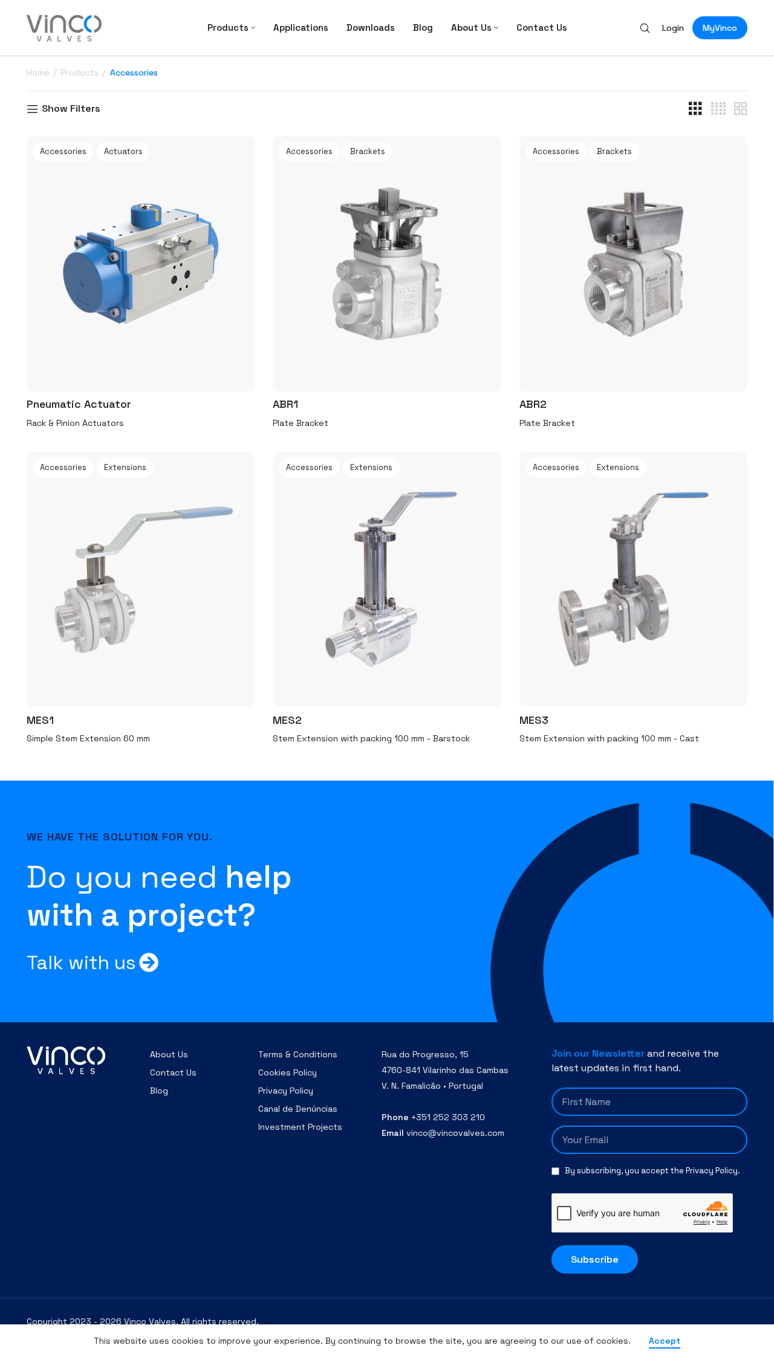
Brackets (367, 151)
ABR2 (533, 404)
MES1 (40, 720)
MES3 (533, 720)
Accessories (63, 151)
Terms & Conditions (297, 1054)
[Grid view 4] (718, 109)
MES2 (287, 720)
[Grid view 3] (695, 109)
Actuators (123, 151)
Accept (664, 1340)
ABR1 (285, 404)
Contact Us (173, 1072)
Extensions (125, 467)
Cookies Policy (287, 1072)
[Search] (645, 28)
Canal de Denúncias (297, 1108)
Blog (159, 1090)
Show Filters (71, 109)
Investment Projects (300, 1126)
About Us (169, 1054)
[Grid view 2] (740, 109)
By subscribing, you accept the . (652, 1170)
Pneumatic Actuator (79, 404)
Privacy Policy (285, 1090)
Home (39, 72)
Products (81, 72)
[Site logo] (64, 27)
